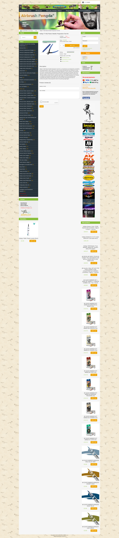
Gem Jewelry (22, 144)
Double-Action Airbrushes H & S (27, 66)
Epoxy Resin (22, 169)
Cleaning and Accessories (25, 84)
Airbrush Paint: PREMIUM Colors (27, 104)
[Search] (35, 37)
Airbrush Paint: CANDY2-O (26, 93)
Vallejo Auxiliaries (24, 187)
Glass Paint (22, 166)
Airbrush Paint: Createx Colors (26, 95)
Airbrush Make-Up (24, 142)
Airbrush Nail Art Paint (25, 135)
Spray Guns (22, 70)
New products (23, 193)
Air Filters (22, 82)
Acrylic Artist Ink (23, 182)
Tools (21, 88)
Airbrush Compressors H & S (26, 57)
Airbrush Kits (23, 48)
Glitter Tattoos (23, 148)
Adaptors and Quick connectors (27, 79)
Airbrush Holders (23, 75)
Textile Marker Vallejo (24, 162)
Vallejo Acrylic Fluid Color (25, 176)
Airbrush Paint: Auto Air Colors (27, 90)
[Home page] (59, 17)
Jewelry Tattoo (23, 146)
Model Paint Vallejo (24, 121)
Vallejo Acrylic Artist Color (25, 173)
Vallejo (65, 54)
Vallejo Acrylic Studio (24, 178)
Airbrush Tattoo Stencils (25, 151)
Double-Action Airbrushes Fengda (27, 59)
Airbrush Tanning (24, 137)
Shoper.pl (63, 536)
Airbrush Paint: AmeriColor (26, 110)
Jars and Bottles (23, 86)
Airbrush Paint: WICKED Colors (27, 101)
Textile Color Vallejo (24, 157)
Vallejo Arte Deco (23, 171)
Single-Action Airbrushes (25, 68)
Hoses (21, 77)
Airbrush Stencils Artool (25, 115)
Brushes (21, 130)
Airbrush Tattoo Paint (24, 132)
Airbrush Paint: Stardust (25, 108)
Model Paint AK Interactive (26, 126)
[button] (64, 57)
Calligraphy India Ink (24, 185)
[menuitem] (25, 11)
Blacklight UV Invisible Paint (26, 164)
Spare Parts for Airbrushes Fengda (27, 73)
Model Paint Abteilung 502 (26, 128)
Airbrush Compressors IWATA (26, 52)
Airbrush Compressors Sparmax (27, 54)
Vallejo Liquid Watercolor (25, 180)
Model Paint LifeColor (24, 123)
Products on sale (23, 195)
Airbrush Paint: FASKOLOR (26, 106)
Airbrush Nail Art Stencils (25, 153)
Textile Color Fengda (24, 155)
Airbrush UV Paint (24, 113)
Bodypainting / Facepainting (26, 139)
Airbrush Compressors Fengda (27, 50)
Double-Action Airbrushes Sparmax (28, 63)
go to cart (84, 59)
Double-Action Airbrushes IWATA (27, 61)
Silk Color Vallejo (23, 160)
